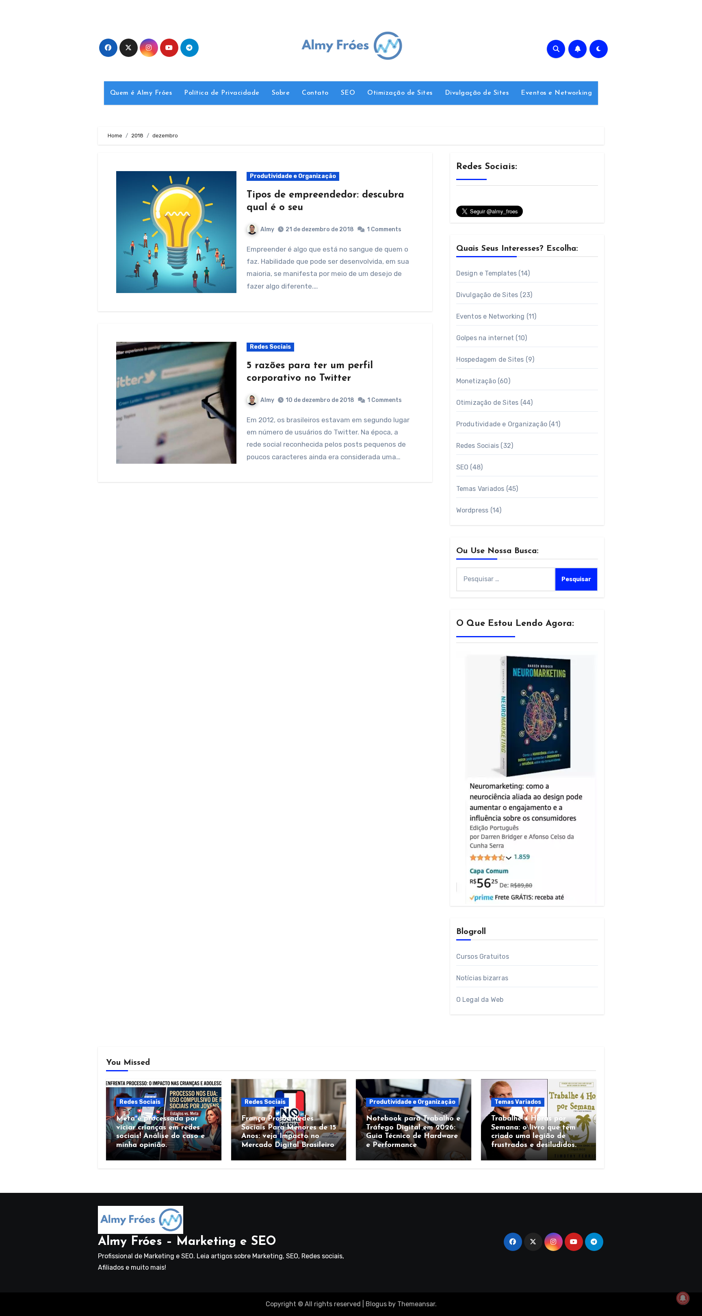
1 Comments (384, 229)
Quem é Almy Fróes (141, 93)
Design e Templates (486, 273)
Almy (267, 229)
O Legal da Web (480, 999)
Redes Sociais (270, 346)
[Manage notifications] (682, 1298)
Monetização (476, 381)
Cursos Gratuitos (482, 956)
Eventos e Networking (556, 93)
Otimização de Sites (400, 93)
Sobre (281, 93)
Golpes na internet (485, 338)
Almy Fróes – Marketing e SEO (187, 1242)
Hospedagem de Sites (490, 359)
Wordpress (472, 510)
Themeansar (416, 1304)
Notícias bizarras (482, 978)
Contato (315, 93)
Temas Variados (480, 489)
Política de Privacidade (222, 93)
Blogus (376, 1304)
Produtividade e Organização (293, 176)
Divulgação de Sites (477, 93)
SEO (348, 93)
